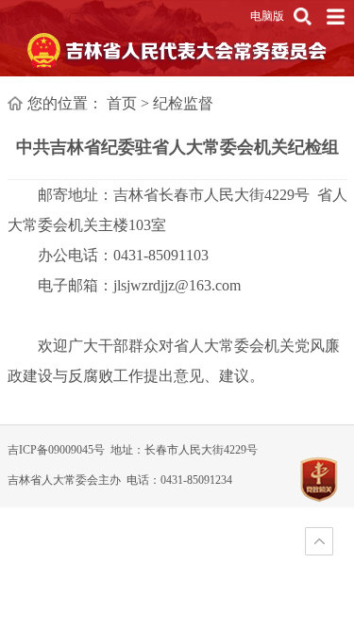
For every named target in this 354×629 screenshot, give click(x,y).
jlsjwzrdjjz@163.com (177, 285)
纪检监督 (183, 103)
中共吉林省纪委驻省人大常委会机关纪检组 (177, 147)
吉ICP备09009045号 (56, 449)
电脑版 (267, 16)
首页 (122, 103)
